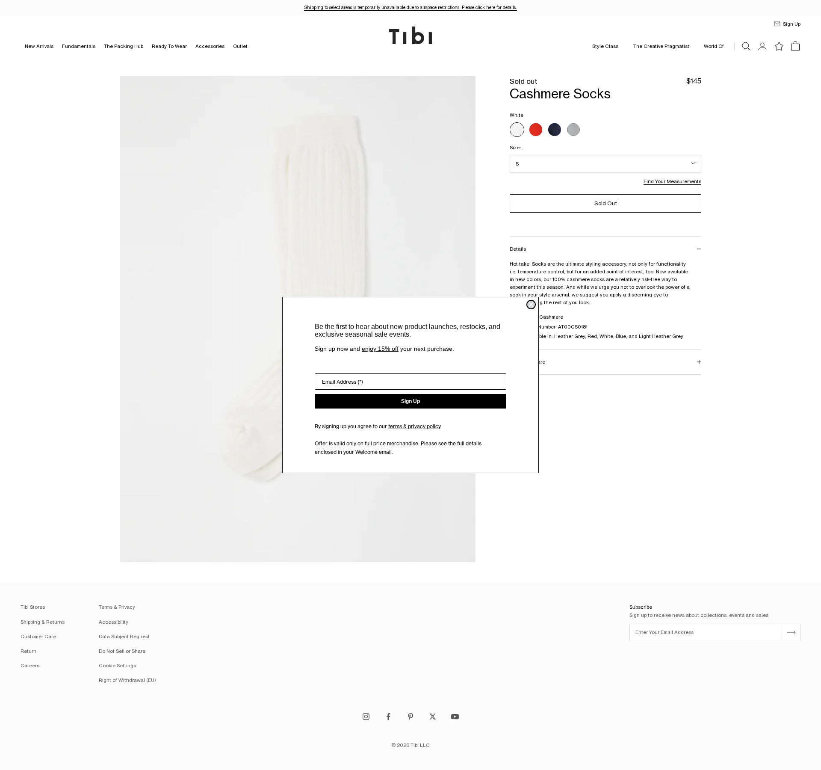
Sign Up (410, 401)
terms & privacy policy (414, 426)
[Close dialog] (531, 304)
